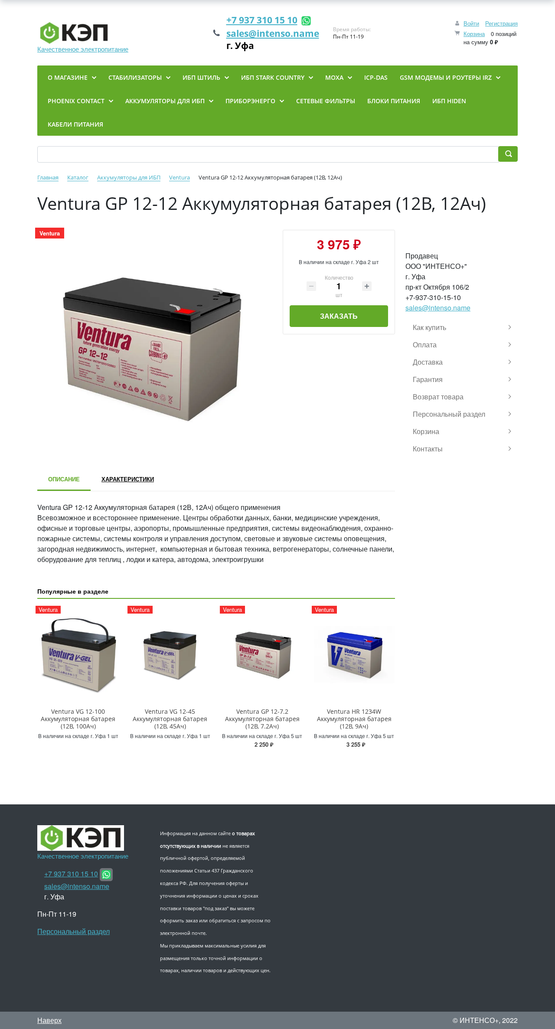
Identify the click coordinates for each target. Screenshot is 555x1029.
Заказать (339, 316)
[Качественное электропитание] (82, 33)
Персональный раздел (73, 931)
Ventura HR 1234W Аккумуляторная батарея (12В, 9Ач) (354, 718)
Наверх (49, 1020)
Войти (471, 23)
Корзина (474, 33)
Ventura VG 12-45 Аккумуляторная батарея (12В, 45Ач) (170, 718)
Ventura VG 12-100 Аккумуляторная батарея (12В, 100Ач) (78, 718)
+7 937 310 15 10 (261, 20)
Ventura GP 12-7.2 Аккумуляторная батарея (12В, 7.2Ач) (262, 718)
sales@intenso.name (272, 33)
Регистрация (501, 23)
